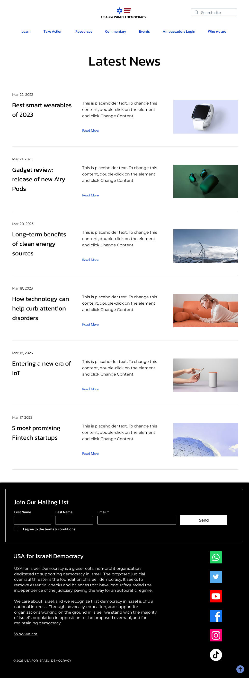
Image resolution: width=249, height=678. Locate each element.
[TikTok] (216, 655)
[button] (83, 31)
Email (102, 512)
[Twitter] (216, 577)
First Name (22, 512)
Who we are (25, 634)
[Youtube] (216, 596)
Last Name (63, 512)
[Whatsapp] (216, 557)
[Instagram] (216, 635)
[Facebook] (216, 616)
